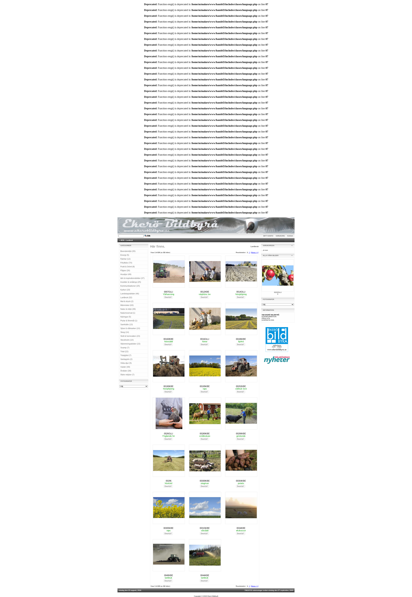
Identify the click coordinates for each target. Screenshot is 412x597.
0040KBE (168, 575)
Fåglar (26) (125, 270)
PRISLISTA (266, 318)
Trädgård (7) (125, 355)
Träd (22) (124, 351)
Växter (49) (125, 367)
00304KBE (241, 481)
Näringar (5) (125, 317)
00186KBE (241, 339)
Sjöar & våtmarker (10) (130, 328)
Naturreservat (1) (127, 313)
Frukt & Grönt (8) (127, 267)
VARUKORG (280, 236)
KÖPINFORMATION (269, 316)
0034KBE (241, 528)
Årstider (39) (125, 371)
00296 (168, 481)
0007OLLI (168, 292)
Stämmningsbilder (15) (130, 344)
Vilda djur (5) (126, 363)
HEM (122, 240)
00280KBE (205, 433)
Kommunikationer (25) (130, 286)
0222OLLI (278, 292)
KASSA (290, 236)
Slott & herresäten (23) (130, 336)
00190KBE (168, 386)
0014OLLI (240, 292)
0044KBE (204, 575)
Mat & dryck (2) (126, 301)
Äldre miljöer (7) (127, 375)
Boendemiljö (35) (128, 251)
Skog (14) (124, 332)
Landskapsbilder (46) (129, 294)
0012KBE (204, 292)
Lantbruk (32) (126, 297)
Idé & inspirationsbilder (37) (132, 278)
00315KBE (205, 528)
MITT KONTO (268, 236)
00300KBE (205, 481)
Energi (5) (124, 255)
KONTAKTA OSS (268, 320)
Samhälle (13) (126, 324)
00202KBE (241, 386)
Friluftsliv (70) (126, 263)
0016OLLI (204, 339)
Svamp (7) (124, 348)
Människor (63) (127, 305)
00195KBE (205, 386)
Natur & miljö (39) (128, 309)
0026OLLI (168, 433)
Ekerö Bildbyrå (212, 596)
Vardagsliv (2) (126, 359)
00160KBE (168, 339)
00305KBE (168, 528)
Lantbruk (129, 240)
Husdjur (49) (125, 274)
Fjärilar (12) (125, 259)
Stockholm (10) (127, 340)
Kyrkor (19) (125, 290)
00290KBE (241, 433)
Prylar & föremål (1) (128, 321)
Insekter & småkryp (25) (130, 282)
